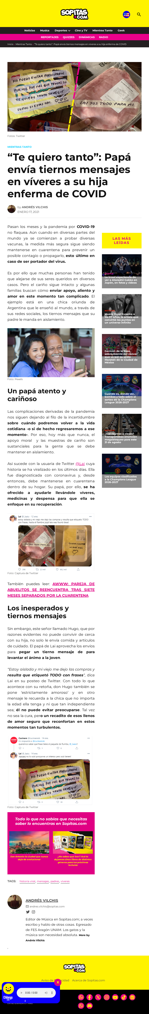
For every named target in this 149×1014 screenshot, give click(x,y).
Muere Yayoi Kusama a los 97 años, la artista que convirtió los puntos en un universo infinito (121, 318)
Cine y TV (81, 30)
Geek (121, 30)
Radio (103, 37)
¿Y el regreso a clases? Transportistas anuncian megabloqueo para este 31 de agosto (121, 438)
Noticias (29, 30)
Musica (44, 30)
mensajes (43, 881)
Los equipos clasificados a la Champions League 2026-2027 (121, 479)
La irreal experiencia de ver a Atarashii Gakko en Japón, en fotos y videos (121, 280)
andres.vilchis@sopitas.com (47, 906)
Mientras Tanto (102, 30)
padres (55, 881)
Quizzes (68, 37)
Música (109, 274)
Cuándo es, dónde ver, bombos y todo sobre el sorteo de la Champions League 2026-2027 (120, 398)
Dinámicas (87, 37)
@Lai (80, 463)
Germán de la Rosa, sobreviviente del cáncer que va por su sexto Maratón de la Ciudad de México (121, 356)
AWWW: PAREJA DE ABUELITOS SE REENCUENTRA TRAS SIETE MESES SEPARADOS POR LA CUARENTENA (51, 590)
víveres (65, 881)
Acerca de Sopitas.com (88, 980)
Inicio (10, 44)
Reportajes (50, 37)
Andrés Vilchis (35, 207)
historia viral (27, 881)
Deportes (61, 30)
